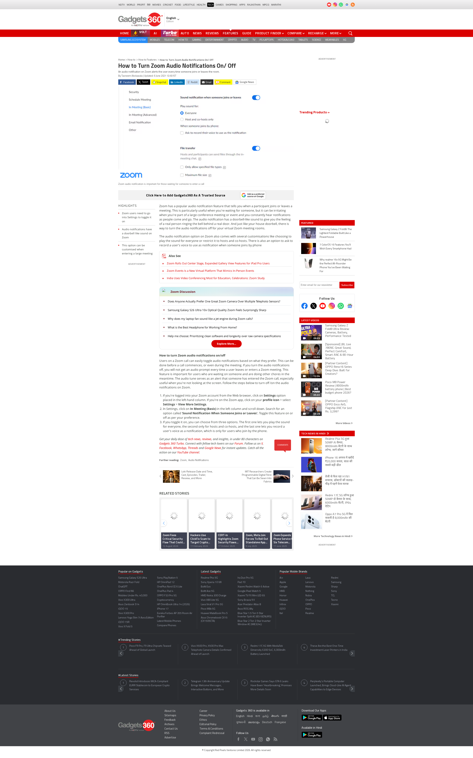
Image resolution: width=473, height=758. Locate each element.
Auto (185, 33)
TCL (333, 595)
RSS (166, 733)
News (197, 33)
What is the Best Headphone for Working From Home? (202, 327)
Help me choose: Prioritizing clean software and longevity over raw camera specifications (224, 336)
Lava (307, 578)
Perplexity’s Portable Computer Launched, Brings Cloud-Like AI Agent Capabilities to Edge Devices (330, 685)
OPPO (308, 604)
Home (124, 33)
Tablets (303, 40)
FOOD (178, 5)
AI (155, 33)
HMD (282, 591)
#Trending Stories (129, 640)
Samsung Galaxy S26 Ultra (132, 578)
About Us (170, 711)
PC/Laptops (267, 40)
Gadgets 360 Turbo (171, 443)
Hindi (250, 716)
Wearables (332, 40)
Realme (309, 613)
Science (316, 40)
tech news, (195, 439)
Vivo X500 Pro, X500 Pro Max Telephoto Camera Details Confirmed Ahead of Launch (211, 650)
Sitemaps (170, 715)
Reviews (212, 33)
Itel (281, 613)
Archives (169, 724)
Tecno (334, 600)
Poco (308, 609)
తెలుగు (275, 716)
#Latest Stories (128, 675)
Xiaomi (334, 604)
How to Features (147, 60)
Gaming (196, 40)
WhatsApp (179, 448)
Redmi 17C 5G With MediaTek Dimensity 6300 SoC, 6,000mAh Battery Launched (268, 650)
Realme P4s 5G (209, 578)
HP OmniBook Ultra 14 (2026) (173, 604)
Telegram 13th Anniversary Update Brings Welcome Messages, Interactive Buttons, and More (210, 685)
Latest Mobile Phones (169, 621)
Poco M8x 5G (208, 609)
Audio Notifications (198, 460)
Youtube (253, 738)
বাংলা (257, 716)
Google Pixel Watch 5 (249, 591)
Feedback (170, 720)
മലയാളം (254, 722)
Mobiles (155, 40)
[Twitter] (313, 306)
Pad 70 (241, 582)
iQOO (283, 609)
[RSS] (353, 5)
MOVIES (156, 5)
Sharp (334, 586)
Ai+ (281, 578)
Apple (283, 582)
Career (203, 711)
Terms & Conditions (211, 729)
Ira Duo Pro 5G (245, 578)
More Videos (343, 423)
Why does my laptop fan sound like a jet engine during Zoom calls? (210, 318)
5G (344, 40)
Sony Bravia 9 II (246, 600)
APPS (242, 5)
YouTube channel (188, 452)
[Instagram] (332, 306)
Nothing (309, 591)
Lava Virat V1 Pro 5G (212, 604)
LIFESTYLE (189, 5)
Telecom (169, 40)
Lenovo (309, 582)
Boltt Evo (206, 586)
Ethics (203, 720)
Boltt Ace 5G (207, 591)
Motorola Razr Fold (128, 582)
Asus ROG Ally (245, 609)
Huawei (284, 600)
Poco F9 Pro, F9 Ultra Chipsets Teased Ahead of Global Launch (150, 648)
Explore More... (226, 343)
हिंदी (148, 5)
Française (280, 722)
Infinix (283, 604)
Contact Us (171, 729)
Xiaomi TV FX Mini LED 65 (251, 595)
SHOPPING (231, 5)
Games (220, 5)
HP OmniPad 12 (165, 582)
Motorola (310, 586)
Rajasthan (254, 5)
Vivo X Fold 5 (125, 626)
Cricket (168, 5)
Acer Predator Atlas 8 (249, 604)
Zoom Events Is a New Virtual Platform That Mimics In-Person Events (210, 270)
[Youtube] (322, 306)
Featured (307, 223)
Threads (193, 448)
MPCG (266, 5)
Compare (294, 33)
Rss (275, 738)
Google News (213, 448)
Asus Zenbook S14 (128, 604)
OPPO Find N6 (126, 591)
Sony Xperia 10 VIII (211, 582)
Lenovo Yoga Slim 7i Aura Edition (136, 617)
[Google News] (350, 306)
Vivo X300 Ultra (126, 600)
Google (283, 586)
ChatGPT (122, 586)
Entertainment (214, 40)
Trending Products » (314, 112)
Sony (334, 591)
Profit (141, 5)
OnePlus (310, 600)
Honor (283, 595)
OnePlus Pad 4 (165, 591)
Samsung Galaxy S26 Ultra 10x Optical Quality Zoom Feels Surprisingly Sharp (217, 310)
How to (131, 60)
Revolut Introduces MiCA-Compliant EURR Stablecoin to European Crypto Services (149, 685)
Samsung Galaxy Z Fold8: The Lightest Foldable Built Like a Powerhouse (336, 233)
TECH (210, 5)
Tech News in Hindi (313, 433)
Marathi (276, 5)
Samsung (336, 582)
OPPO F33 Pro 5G (167, 595)
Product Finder (268, 33)
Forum (238, 443)
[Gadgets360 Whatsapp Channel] (341, 306)
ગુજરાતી (241, 722)
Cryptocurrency (165, 600)
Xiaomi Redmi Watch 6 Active (253, 586)
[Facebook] (304, 306)
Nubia (308, 595)
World (131, 5)
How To (183, 40)
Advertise (170, 737)
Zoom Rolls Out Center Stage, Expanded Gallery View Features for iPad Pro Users (218, 263)
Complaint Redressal (212, 733)
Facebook (165, 448)
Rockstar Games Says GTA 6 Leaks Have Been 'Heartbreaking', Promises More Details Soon (271, 685)
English (240, 716)
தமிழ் (266, 716)
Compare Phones (166, 625)
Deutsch (267, 722)
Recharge (316, 33)
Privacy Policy (207, 715)
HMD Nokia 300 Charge (213, 595)
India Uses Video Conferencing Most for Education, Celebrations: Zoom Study (216, 278)
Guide (246, 33)
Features (230, 33)
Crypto (232, 40)
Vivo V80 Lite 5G (210, 600)
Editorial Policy (208, 724)
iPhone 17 (163, 609)
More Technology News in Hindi (332, 536)
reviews (206, 439)
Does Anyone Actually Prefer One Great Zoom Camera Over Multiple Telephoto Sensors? (224, 301)
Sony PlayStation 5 (167, 578)
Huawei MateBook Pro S (214, 613)
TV (254, 40)
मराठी (284, 716)
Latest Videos (310, 320)
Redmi (334, 578)
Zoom (183, 460)
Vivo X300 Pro (126, 613)
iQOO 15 (123, 609)
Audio (244, 40)
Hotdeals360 (286, 40)
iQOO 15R (124, 622)
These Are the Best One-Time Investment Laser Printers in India (328, 648)
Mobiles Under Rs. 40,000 (132, 595)
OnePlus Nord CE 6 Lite (169, 586)
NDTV (122, 5)
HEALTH (201, 5)
